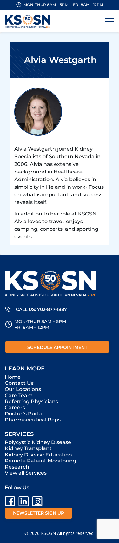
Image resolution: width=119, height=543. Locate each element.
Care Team (19, 395)
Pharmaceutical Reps (33, 420)
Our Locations (23, 389)
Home (13, 377)
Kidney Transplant (28, 448)
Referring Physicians (31, 401)
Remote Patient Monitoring (40, 461)
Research (17, 467)
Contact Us (19, 383)
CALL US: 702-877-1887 (41, 309)
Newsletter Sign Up (38, 513)
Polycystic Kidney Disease (38, 442)
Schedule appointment (57, 347)
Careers (15, 408)
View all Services (26, 473)
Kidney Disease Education (38, 455)
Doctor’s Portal (24, 414)
